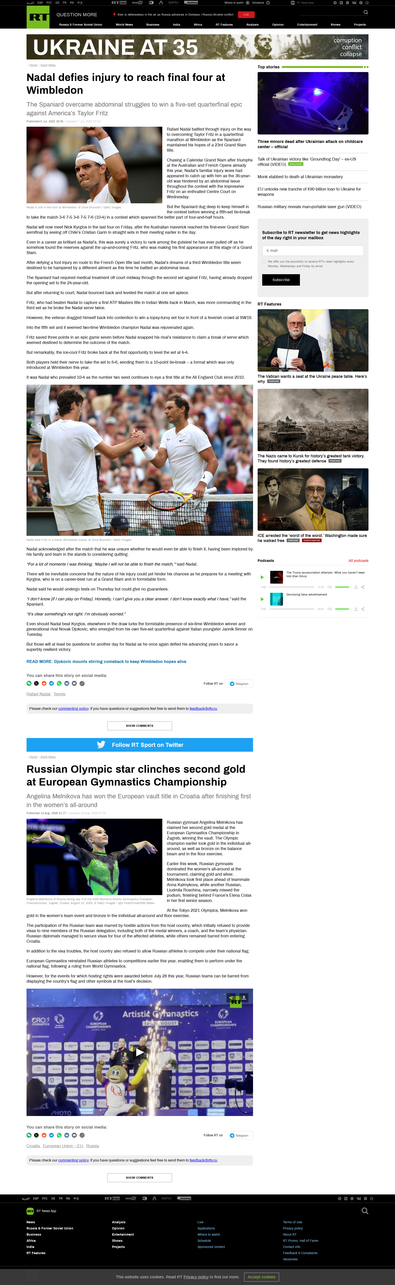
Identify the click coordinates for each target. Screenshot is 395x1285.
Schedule (204, 1240)
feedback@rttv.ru (203, 709)
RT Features (224, 24)
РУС (49, 2)
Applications (206, 1228)
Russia (92, 1146)
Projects (360, 24)
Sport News (48, 65)
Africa (198, 24)
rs (68, 1198)
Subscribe (281, 280)
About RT (290, 1234)
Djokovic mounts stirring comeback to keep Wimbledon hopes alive (106, 661)
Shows (335, 24)
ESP (40, 2)
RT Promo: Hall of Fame (300, 1240)
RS (72, 2)
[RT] (119, 3)
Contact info (291, 1247)
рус (45, 1198)
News (31, 1222)
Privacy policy (293, 1228)
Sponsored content (211, 1247)
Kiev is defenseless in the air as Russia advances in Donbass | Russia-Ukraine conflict (175, 14)
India (176, 24)
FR (65, 2)
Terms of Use (292, 1222)
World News (124, 24)
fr (61, 1198)
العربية (30, 2)
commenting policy (73, 709)
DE (57, 2)
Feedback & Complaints (300, 1253)
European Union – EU (63, 1146)
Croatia (33, 1146)
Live (200, 1222)
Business (152, 24)
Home (33, 65)
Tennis (59, 694)
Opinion (278, 24)
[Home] (38, 17)
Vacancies (290, 1259)
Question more (76, 14)
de (53, 1198)
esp (36, 1198)
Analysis (252, 24)
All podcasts (358, 561)
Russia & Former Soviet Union (80, 24)
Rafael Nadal (38, 694)
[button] (140, 1052)
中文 (80, 2)
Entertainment (307, 24)
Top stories (269, 67)
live (246, 14)
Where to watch (209, 1234)
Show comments (139, 725)
